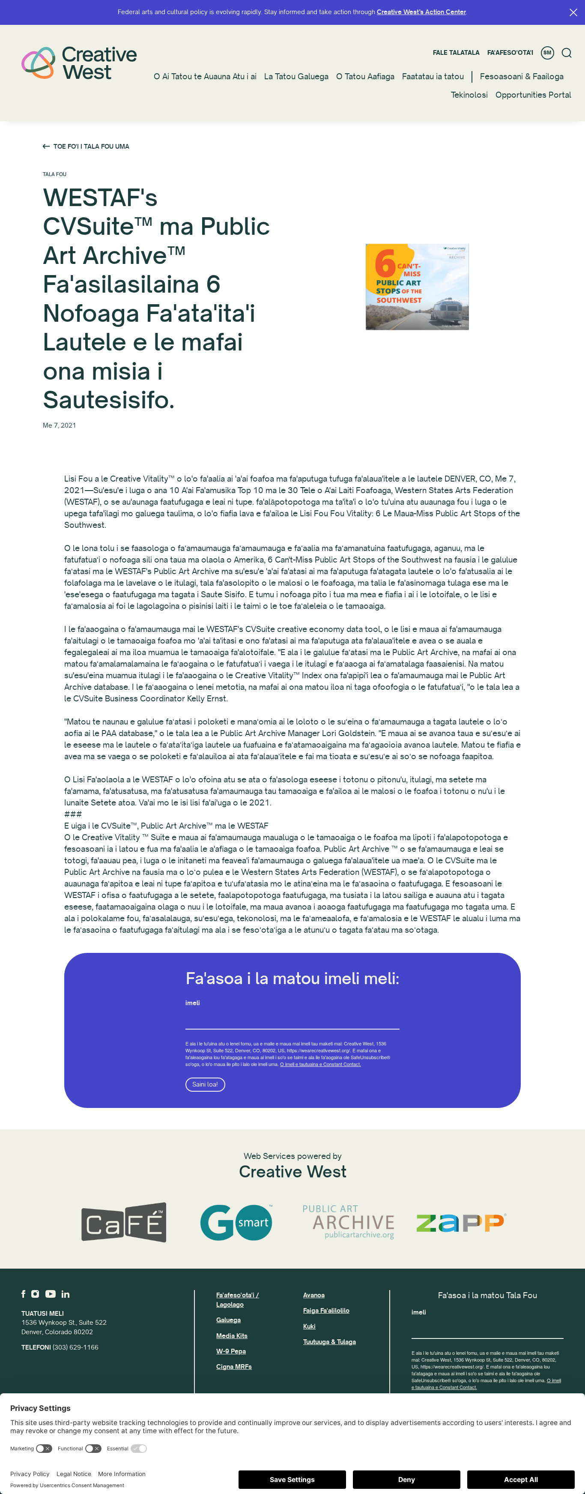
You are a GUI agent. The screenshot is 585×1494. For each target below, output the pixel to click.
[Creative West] (79, 62)
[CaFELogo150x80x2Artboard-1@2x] (123, 1222)
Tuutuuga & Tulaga (329, 1342)
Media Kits (232, 1336)
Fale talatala (456, 53)
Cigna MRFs (234, 1367)
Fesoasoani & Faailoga (522, 76)
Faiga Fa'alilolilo (326, 1310)
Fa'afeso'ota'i (510, 53)
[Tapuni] (573, 12)
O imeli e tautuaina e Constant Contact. (320, 1063)
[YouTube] (50, 1294)
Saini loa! (205, 1084)
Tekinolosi (469, 95)
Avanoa (314, 1295)
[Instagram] (35, 1294)
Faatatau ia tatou (433, 76)
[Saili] (567, 53)
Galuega (228, 1320)
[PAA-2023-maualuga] (348, 1223)
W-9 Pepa (231, 1351)
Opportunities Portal (533, 95)
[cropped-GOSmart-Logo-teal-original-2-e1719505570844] (236, 1222)
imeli (192, 1003)
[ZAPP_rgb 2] (461, 1222)
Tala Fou (54, 174)
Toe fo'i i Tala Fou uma (91, 146)
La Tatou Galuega (296, 76)
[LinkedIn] (65, 1294)
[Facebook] (23, 1294)
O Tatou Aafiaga (365, 76)
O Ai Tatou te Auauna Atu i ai (205, 76)
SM (547, 53)
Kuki (309, 1326)
